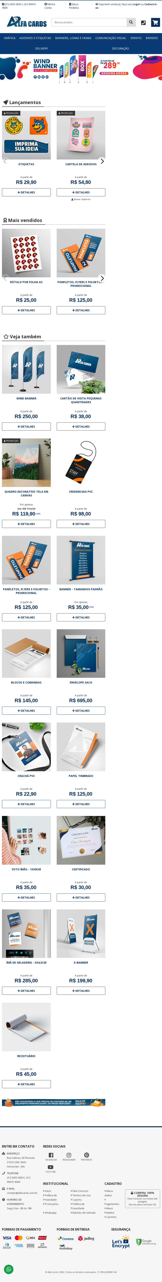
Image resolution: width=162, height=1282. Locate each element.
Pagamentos (112, 1204)
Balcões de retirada (83, 1212)
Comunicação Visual (110, 38)
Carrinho (111, 1217)
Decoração (120, 48)
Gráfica (9, 38)
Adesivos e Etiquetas (35, 38)
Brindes (152, 38)
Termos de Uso (81, 1195)
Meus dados (109, 1193)
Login (136, 4)
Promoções (51, 1204)
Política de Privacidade (50, 1197)
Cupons (77, 1199)
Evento (136, 38)
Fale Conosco (80, 1191)
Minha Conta (49, 5)
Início (47, 1191)
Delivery (41, 48)
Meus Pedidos (74, 5)
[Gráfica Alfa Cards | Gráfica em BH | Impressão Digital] (26, 32)
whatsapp (50, 1212)
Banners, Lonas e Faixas (73, 38)
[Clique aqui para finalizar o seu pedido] (155, 22)
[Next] (102, 161)
